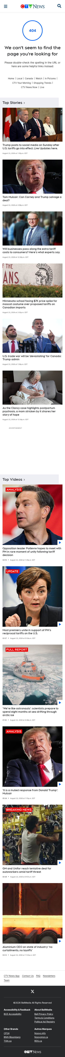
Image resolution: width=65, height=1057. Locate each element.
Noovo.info (40, 1033)
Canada (29, 78)
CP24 (6, 1033)
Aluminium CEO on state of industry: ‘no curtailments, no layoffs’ (27, 948)
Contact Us (28, 975)
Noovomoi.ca (41, 1037)
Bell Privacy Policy (43, 1014)
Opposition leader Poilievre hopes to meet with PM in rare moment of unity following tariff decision (32, 552)
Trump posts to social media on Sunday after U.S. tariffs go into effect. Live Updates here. (31, 147)
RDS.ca (38, 1040)
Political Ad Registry (44, 1021)
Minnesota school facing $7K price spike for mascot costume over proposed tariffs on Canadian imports (30, 304)
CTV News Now (29, 87)
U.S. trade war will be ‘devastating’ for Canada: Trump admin (32, 358)
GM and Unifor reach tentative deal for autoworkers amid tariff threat (27, 870)
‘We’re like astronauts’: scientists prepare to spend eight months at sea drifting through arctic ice (30, 712)
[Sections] (6, 6)
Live (42, 87)
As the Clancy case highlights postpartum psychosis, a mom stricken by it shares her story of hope (29, 411)
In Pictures (50, 78)
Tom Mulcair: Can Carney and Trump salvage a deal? (32, 199)
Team (6, 980)
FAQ (38, 975)
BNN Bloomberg (12, 1037)
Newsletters (49, 975)
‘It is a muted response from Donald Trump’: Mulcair (30, 792)
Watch (39, 78)
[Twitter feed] (32, 991)
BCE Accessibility (12, 1014)
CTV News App (12, 975)
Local (19, 78)
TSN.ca (8, 1040)
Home (11, 78)
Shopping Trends (42, 82)
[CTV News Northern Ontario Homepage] (32, 6)
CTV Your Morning (21, 82)
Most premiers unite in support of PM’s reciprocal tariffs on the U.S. (27, 632)
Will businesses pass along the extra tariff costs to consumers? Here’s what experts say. (31, 250)
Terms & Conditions (44, 1017)
